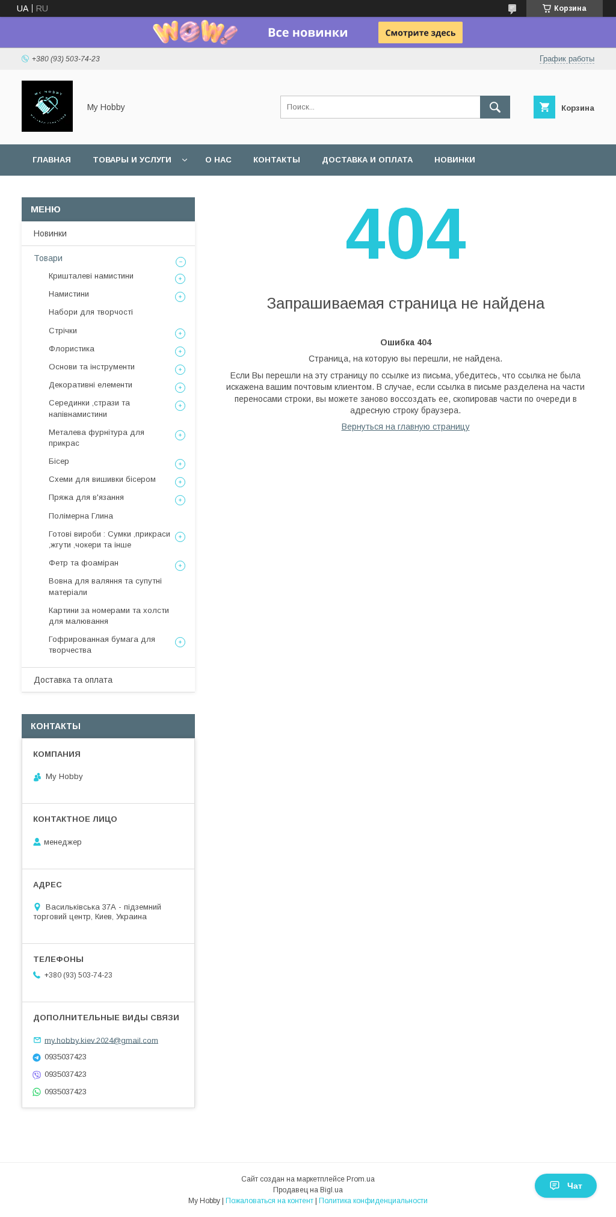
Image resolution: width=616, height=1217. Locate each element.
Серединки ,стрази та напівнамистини (89, 408)
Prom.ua (360, 1179)
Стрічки (63, 330)
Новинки (454, 159)
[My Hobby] (47, 129)
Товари (48, 258)
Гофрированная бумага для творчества (102, 645)
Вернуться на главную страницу (406, 426)
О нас (218, 159)
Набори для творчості (91, 311)
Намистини (69, 293)
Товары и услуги (132, 159)
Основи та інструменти (92, 366)
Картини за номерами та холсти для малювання (109, 616)
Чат (574, 1186)
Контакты (276, 159)
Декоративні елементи (90, 384)
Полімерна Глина (81, 515)
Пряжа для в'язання (86, 497)
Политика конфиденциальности (373, 1201)
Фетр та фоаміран (84, 562)
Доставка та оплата (73, 680)
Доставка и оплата (367, 159)
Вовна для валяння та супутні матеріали (105, 586)
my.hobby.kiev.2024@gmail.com (101, 1039)
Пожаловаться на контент (269, 1201)
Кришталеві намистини (91, 275)
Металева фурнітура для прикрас (96, 438)
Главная (51, 159)
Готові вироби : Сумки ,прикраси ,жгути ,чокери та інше (109, 539)
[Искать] (495, 107)
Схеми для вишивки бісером (102, 479)
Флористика (71, 348)
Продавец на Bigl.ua (308, 1190)
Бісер (59, 461)
